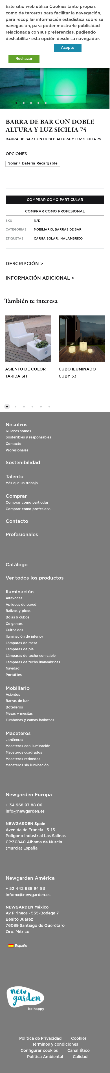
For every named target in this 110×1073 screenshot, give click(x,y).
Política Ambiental (45, 1057)
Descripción (22, 264)
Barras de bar (17, 701)
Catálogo (17, 564)
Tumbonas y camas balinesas (30, 720)
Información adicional (38, 278)
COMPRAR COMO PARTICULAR (55, 199)
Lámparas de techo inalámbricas (33, 662)
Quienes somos (18, 431)
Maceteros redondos (23, 759)
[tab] (55, 264)
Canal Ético (78, 1051)
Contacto (13, 444)
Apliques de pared (21, 604)
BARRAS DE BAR (68, 229)
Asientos (13, 694)
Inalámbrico (71, 238)
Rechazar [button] (24, 59)
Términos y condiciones (55, 1044)
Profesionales (17, 450)
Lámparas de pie (20, 649)
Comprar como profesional (28, 509)
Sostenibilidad (23, 462)
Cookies (79, 1039)
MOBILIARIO (43, 229)
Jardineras (14, 739)
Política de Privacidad (40, 1039)
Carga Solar (46, 238)
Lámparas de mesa (21, 643)
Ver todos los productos (35, 578)
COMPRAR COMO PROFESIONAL (55, 211)
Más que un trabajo (22, 483)
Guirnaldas (14, 630)
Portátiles (14, 675)
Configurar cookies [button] (39, 1051)
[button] (33, 163)
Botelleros (14, 707)
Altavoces (14, 598)
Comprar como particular (27, 502)
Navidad (12, 668)
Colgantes (14, 624)
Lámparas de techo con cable (31, 655)
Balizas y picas (18, 611)
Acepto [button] (67, 48)
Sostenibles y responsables (28, 437)
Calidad (80, 1057)
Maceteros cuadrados (24, 752)
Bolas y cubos (17, 617)
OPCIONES (16, 154)
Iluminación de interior (24, 636)
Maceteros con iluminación (28, 746)
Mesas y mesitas (19, 713)
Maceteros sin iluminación (27, 765)
